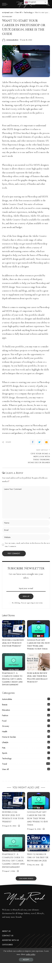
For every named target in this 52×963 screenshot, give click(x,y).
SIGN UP (26, 596)
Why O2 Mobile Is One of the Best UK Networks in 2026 (37, 857)
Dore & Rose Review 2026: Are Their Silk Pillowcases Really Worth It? (37, 677)
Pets (3, 747)
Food (4, 720)
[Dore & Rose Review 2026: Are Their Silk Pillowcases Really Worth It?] (38, 661)
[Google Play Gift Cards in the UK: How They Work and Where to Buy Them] (38, 628)
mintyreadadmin (12, 40)
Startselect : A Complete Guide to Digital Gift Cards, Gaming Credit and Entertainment (12, 679)
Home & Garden (9, 737)
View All (5, 769)
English (32, 2)
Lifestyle (5, 742)
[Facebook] (32, 442)
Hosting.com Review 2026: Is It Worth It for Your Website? (13, 643)
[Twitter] (39, 442)
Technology (7, 16)
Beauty (4, 704)
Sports (4, 753)
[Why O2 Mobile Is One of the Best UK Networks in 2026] (38, 842)
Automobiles (7, 699)
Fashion (5, 715)
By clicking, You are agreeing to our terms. (27, 603)
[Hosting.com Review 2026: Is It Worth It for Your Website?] (13, 628)
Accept (26, 959)
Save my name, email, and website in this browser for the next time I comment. (27, 544)
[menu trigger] (5, 4)
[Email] (46, 442)
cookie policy (30, 954)
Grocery (5, 726)
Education (6, 710)
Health (4, 731)
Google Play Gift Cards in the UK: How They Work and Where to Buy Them (38, 644)
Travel (4, 763)
